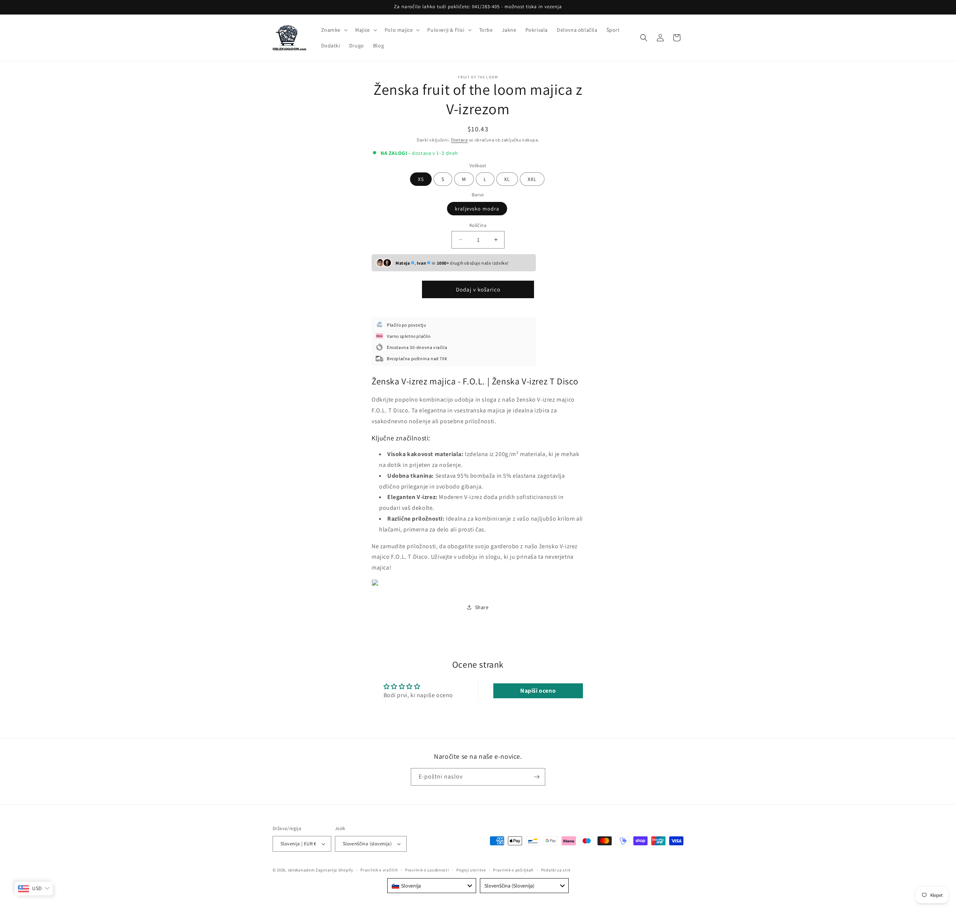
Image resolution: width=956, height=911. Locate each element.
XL (507, 179)
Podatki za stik (556, 869)
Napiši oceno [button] (538, 691)
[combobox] (431, 885)
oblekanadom (301, 870)
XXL (532, 179)
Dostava (459, 140)
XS (421, 179)
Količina (478, 225)
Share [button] (482, 607)
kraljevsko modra (477, 208)
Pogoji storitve (471, 869)
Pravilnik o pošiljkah (513, 869)
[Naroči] (536, 777)
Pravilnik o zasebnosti (427, 869)
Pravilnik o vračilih (379, 869)
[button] (334, 30)
